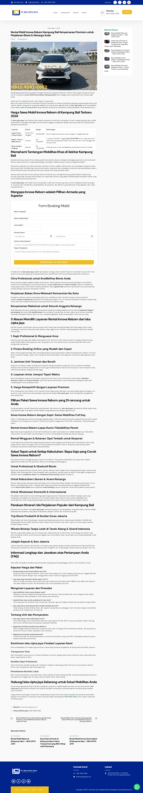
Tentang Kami (65, 12)
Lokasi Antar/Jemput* (22, 241)
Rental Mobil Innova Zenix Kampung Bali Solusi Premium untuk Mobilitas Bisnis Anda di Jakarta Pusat (33, 719)
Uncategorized (22, 39)
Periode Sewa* (19, 233)
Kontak (84, 12)
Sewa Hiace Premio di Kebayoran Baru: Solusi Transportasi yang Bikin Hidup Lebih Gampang (52, 743)
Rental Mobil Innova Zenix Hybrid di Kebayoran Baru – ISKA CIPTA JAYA (83, 741)
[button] (137, 787)
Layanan (76, 12)
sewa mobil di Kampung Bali (26, 107)
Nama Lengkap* (20, 212)
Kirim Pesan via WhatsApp (54, 262)
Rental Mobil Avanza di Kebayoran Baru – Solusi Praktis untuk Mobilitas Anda (116, 68)
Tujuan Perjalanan (20, 248)
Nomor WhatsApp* (21, 218)
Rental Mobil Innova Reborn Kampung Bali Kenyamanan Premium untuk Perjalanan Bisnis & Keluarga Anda (52, 33)
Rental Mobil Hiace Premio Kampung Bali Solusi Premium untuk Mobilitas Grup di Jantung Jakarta (76, 719)
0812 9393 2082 (70, 697)
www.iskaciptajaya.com (29, 707)
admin (13, 39)
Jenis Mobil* (18, 225)
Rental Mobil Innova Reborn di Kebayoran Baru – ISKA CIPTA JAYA (120, 60)
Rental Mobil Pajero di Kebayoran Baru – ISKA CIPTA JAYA (23, 741)
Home (55, 12)
